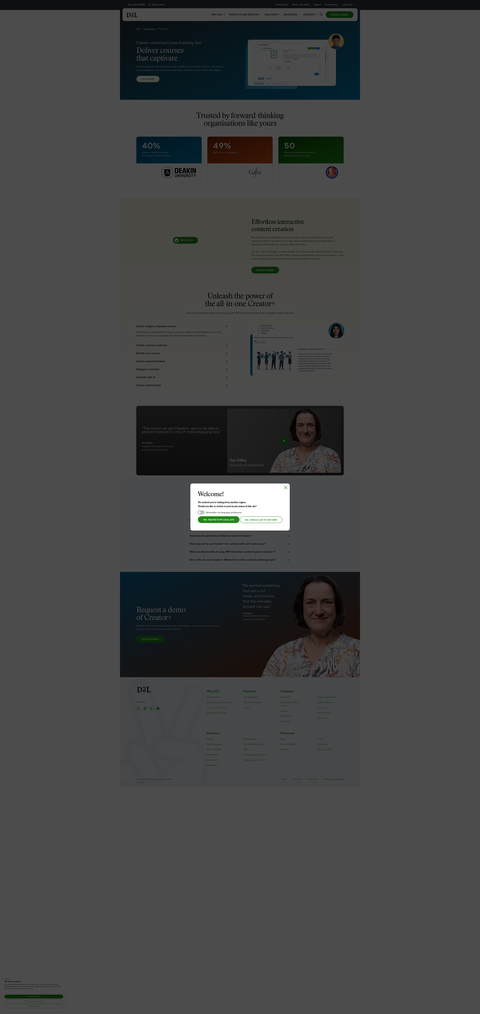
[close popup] (285, 487)
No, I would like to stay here (261, 520)
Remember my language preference (224, 512)
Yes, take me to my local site (218, 520)
